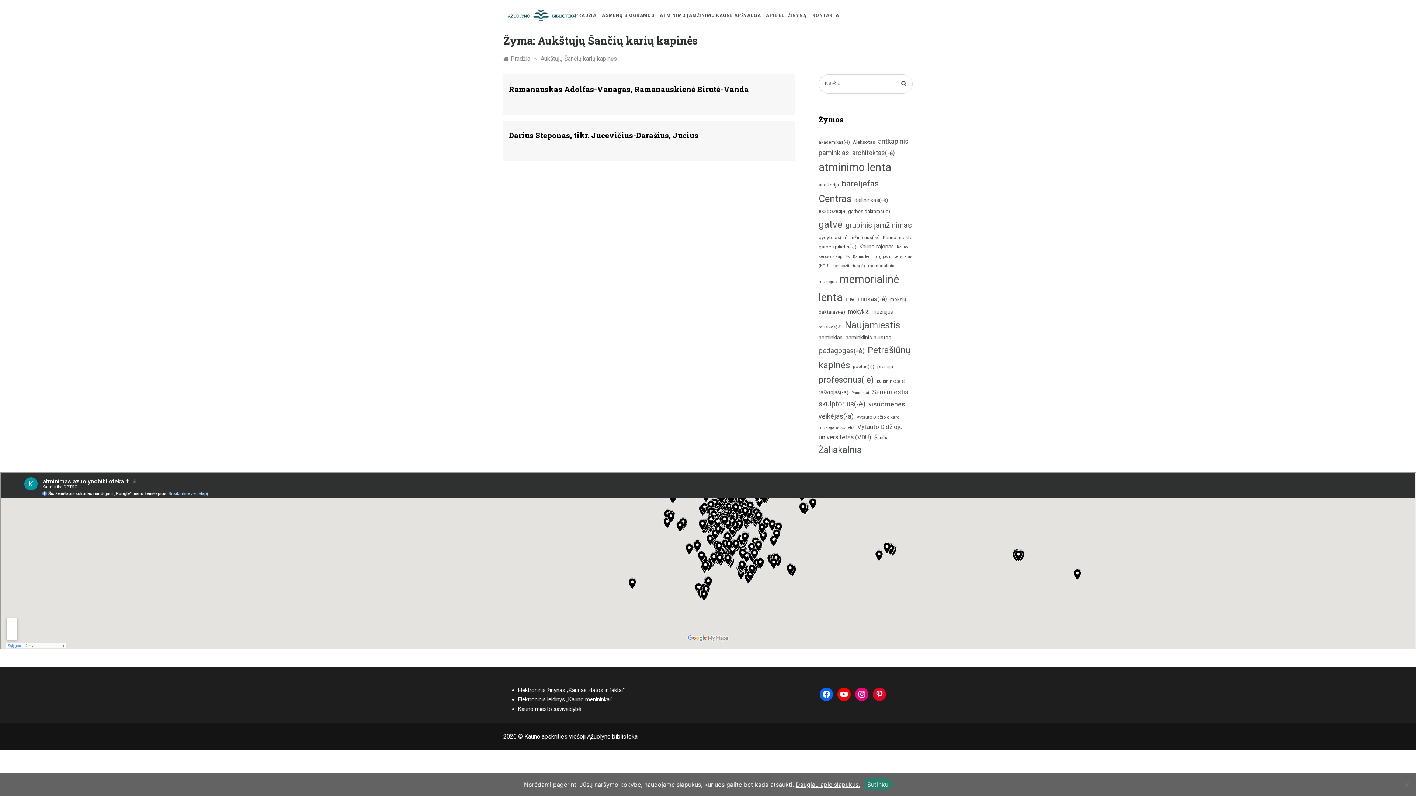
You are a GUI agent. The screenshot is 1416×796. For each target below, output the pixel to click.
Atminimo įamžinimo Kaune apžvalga (710, 15)
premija (885, 366)
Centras (835, 198)
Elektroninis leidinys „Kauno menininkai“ (565, 699)
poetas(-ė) (863, 366)
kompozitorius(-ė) (849, 265)
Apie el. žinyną (786, 15)
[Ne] (1406, 784)
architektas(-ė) (873, 153)
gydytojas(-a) (833, 237)
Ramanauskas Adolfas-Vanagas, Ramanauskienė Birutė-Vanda (629, 89)
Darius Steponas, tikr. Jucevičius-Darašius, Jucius (603, 135)
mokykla (858, 311)
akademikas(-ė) (834, 142)
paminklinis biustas (868, 338)
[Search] (904, 84)
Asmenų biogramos (628, 15)
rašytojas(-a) (833, 392)
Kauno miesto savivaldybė (549, 709)
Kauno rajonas (877, 246)
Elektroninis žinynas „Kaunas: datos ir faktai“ (571, 690)
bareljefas (860, 183)
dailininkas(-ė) (871, 200)
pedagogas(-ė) (842, 350)
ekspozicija (832, 211)
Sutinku (878, 784)
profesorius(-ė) (846, 379)
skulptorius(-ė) (842, 404)
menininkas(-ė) (866, 299)
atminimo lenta (855, 167)
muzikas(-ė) (830, 326)
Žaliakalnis (840, 450)
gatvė (831, 224)
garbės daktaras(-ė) (869, 211)
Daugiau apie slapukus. (828, 784)
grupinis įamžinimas (879, 225)
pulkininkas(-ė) (891, 381)
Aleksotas (864, 142)
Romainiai (860, 393)
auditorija (829, 185)
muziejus (882, 312)
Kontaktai (826, 15)
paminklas (831, 338)
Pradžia (586, 15)
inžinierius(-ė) (865, 237)
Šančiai (882, 437)
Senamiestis (890, 392)
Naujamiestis (872, 325)
